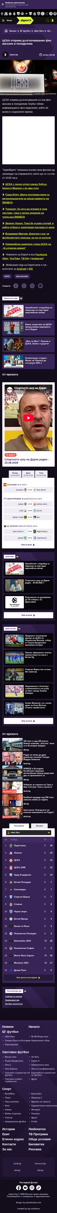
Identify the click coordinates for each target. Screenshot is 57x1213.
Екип (5, 1134)
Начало (12, 31)
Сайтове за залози (13, 996)
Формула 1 (36, 1098)
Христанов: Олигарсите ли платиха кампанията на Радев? (38, 811)
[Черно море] (39, 14)
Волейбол (10, 1094)
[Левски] (6, 14)
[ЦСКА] (10, 14)
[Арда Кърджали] (18, 14)
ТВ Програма (38, 1134)
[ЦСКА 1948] (14, 14)
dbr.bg (26, 750)
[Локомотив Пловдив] (51, 14)
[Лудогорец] (2, 14)
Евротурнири (11, 1044)
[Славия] (35, 14)
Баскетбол (36, 1094)
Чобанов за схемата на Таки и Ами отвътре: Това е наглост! (38, 785)
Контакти (9, 1144)
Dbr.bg (40, 1170)
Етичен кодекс (13, 1139)
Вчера (15, 474)
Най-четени (10, 629)
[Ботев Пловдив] (22, 14)
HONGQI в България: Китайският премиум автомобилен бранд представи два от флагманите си (38, 772)
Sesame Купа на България (18, 1040)
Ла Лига (17, 485)
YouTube (15, 258)
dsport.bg (14, 55)
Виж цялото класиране (27, 978)
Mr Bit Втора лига (22, 526)
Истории (8, 1129)
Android (21, 269)
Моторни (35, 1109)
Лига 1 (8, 1065)
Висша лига (10, 1057)
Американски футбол (15, 1121)
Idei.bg (17, 1170)
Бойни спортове (13, 1113)
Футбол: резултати (13, 1004)
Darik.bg (17, 1164)
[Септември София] (26, 14)
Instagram (37, 258)
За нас (7, 1149)
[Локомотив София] (55, 14)
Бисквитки (36, 1144)
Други (34, 1079)
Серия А (35, 1061)
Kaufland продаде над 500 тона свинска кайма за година (38, 798)
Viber (5, 258)
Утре (41, 474)
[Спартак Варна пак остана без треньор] (28, 674)
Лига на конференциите (43, 1069)
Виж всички (26, 545)
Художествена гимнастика (44, 1105)
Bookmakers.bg (12, 1000)
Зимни (8, 1109)
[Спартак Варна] (31, 14)
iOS (31, 269)
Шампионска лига (24, 499)
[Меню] (3, 20)
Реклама (35, 1149)
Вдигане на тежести (40, 1102)
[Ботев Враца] (43, 14)
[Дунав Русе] (47, 14)
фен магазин (22, 276)
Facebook (41, 254)
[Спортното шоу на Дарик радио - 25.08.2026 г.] (28, 585)
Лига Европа (11, 1069)
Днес (28, 474)
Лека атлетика (12, 1102)
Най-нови (9, 556)
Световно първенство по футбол (17, 1074)
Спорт (6, 1089)
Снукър (8, 1117)
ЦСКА (50, 31)
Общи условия (40, 1139)
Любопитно (37, 1129)
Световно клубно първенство (13, 1080)
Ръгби (34, 1121)
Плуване (35, 1113)
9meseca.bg (40, 1164)
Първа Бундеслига (14, 1061)
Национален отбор (40, 1040)
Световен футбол (15, 1052)
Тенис (8, 1098)
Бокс (7, 1105)
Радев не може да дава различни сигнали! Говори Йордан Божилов (36, 757)
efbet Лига (39, 31)
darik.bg (26, 764)
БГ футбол (25, 31)
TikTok (25, 258)
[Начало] (6, 31)
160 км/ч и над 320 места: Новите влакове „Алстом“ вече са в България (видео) (38, 743)
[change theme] (52, 20)
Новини (8, 1026)
